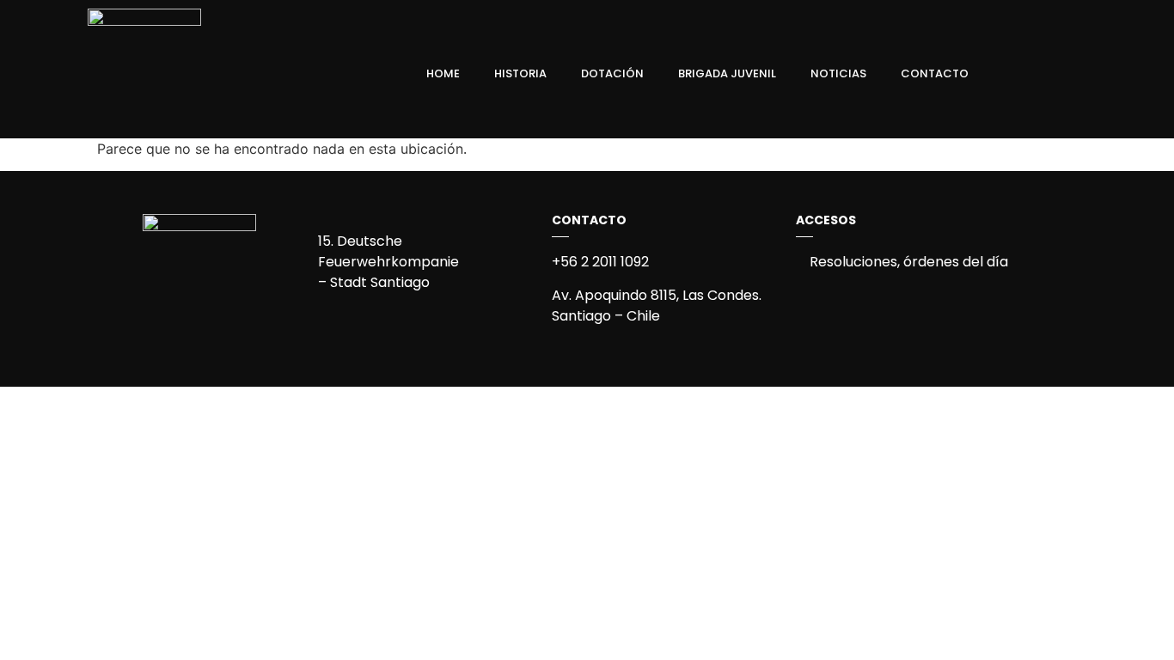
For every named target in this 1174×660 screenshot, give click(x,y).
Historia (520, 73)
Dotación (612, 73)
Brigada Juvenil (727, 73)
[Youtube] (1114, 74)
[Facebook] (1027, 74)
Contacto (935, 73)
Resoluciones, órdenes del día (907, 262)
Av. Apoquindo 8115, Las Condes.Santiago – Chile (656, 305)
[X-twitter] (1085, 74)
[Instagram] (1056, 74)
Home (443, 73)
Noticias (838, 73)
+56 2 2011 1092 (600, 262)
